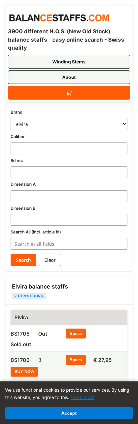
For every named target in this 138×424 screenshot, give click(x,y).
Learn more (82, 397)
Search (23, 260)
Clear (50, 260)
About (69, 77)
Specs (76, 333)
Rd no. (17, 160)
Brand (16, 112)
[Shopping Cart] (69, 93)
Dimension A (23, 184)
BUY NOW (24, 371)
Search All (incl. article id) (36, 231)
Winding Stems (69, 61)
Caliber (18, 136)
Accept (69, 413)
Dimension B (23, 208)
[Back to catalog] (58, 17)
